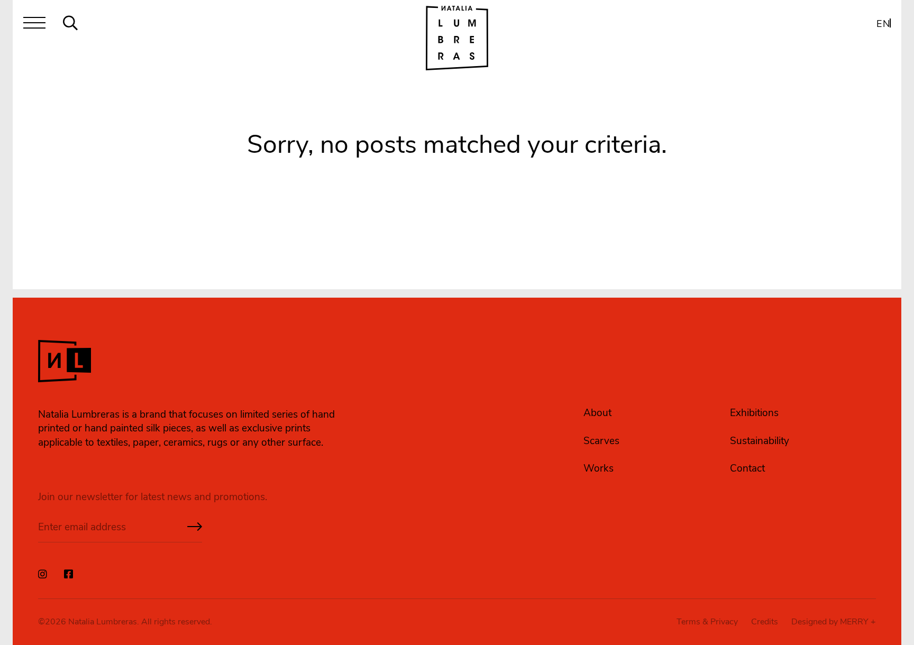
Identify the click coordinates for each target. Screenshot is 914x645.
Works (598, 468)
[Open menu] (34, 25)
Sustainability (759, 441)
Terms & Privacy (707, 622)
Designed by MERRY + (833, 622)
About (597, 413)
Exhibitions (754, 413)
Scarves (601, 441)
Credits (764, 622)
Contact (747, 468)
